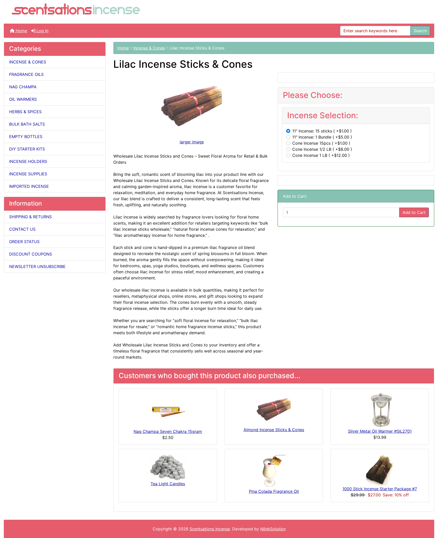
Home (20, 30)
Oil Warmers (23, 99)
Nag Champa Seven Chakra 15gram (168, 431)
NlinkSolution (273, 528)
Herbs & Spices (25, 111)
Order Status (24, 241)
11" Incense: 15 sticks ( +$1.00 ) (322, 130)
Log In (41, 30)
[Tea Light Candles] (168, 466)
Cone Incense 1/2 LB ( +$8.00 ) (322, 149)
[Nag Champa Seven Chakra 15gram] (168, 410)
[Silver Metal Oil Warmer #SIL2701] (379, 410)
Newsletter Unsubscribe (37, 266)
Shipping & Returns (30, 216)
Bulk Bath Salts (27, 124)
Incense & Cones (149, 48)
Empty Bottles (25, 136)
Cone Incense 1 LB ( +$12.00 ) (321, 155)
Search (420, 30)
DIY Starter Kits (27, 149)
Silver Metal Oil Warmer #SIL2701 (380, 431)
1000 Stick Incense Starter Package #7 (379, 488)
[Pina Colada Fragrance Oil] (273, 470)
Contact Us (22, 229)
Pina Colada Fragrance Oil (274, 491)
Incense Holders (28, 161)
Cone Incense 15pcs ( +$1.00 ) (321, 143)
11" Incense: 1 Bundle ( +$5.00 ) (322, 137)
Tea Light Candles (168, 483)
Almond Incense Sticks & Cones (274, 429)
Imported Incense (29, 186)
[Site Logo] (75, 10)
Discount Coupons (30, 254)
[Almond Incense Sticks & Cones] (273, 409)
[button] (428, 513)
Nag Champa (22, 86)
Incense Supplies (28, 173)
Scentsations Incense (210, 528)
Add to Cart (414, 212)
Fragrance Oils (26, 74)
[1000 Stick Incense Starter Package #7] (379, 469)
